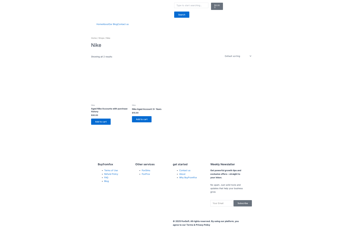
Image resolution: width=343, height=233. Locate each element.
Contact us (123, 24)
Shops (101, 38)
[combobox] (191, 5)
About (105, 24)
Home (99, 24)
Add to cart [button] (101, 121)
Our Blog (113, 24)
